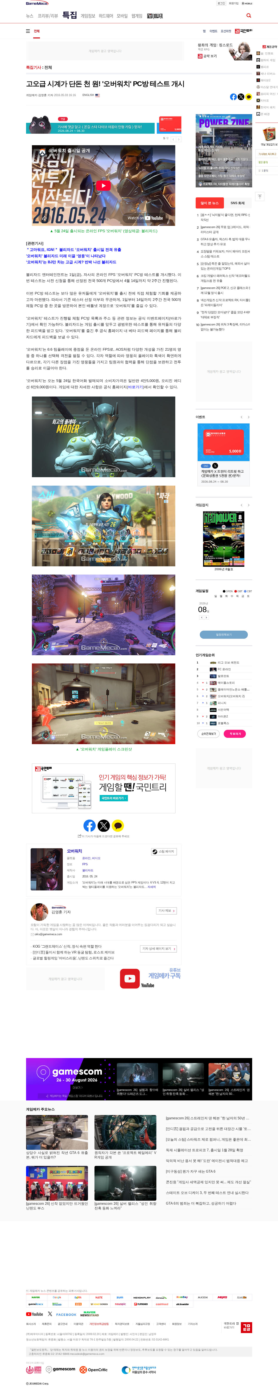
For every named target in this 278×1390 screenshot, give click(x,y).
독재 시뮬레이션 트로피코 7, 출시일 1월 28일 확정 (204, 1150)
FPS (85, 864)
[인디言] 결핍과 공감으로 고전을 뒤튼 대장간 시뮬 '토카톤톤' (209, 1129)
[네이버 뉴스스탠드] (91, 1314)
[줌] (121, 1297)
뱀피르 (265, 66)
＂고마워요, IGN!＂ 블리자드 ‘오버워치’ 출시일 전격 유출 (73, 250)
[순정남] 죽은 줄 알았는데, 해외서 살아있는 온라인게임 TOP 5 (225, 266)
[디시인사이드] (183, 1304)
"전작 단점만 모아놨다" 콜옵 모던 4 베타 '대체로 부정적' (226, 314)
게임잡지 (202, 505)
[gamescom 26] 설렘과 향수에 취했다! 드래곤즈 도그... (137, 1091)
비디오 (96, 858)
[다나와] (162, 1297)
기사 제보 (165, 910)
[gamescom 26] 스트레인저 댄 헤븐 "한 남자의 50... (229, 1091)
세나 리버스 (268, 73)
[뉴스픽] (121, 1304)
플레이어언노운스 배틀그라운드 (238, 689)
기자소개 (192, 1323)
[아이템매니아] (57, 1304)
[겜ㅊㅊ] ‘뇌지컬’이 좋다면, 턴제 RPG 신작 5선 (226, 217)
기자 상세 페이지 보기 (156, 948)
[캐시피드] (162, 1304)
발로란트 (223, 676)
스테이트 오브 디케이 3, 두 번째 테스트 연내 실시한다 (207, 1193)
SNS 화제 (238, 203)
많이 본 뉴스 (210, 203)
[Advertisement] (105, 50)
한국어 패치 (268, 107)
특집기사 (33, 67)
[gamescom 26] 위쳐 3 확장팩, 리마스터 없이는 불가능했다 (226, 327)
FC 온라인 (224, 669)
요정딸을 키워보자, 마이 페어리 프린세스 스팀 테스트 (225, 254)
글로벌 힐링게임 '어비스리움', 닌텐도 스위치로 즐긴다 (73, 958)
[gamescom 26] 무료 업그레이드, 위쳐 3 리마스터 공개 (226, 229)
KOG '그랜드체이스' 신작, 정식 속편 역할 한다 (67, 946)
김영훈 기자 (61, 912)
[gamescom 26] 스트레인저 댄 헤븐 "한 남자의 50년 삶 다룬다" (209, 1118)
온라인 (86, 858)
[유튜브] (37, 1314)
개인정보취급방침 (99, 1323)
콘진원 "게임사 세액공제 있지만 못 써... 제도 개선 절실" (208, 1182)
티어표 (265, 100)
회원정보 (177, 1323)
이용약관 (78, 1323)
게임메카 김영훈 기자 (39, 95)
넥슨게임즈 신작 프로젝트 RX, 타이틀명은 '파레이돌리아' (226, 302)
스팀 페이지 (166, 851)
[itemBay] (183, 1297)
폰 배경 (265, 114)
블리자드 (87, 870)
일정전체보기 (224, 634)
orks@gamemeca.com (48, 934)
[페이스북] (68, 1314)
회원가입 (233, 3)
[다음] (78, 1297)
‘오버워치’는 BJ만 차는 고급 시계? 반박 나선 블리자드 (71, 262)
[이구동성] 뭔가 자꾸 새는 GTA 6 (190, 1171)
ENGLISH (88, 95)
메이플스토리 (226, 682)
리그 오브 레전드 (228, 662)
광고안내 (62, 1323)
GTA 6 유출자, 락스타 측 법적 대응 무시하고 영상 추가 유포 (226, 241)
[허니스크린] (100, 1304)
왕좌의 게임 (268, 60)
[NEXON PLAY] (141, 1297)
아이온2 (223, 716)
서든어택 (223, 709)
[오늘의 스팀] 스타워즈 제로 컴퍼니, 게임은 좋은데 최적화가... (209, 1139)
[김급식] (78, 1304)
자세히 (151, 886)
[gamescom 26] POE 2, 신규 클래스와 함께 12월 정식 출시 (226, 290)
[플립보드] (141, 1304)
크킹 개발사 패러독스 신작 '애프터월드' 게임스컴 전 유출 (226, 278)
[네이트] (100, 1297)
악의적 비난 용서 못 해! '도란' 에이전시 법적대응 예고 (207, 1161)
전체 (48, 67)
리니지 (222, 703)
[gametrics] (36, 1304)
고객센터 (161, 1323)
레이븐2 (266, 80)
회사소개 (31, 1323)
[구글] (57, 1297)
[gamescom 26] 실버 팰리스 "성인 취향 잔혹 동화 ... (183, 1091)
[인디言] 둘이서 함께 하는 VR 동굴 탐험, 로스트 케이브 (74, 952)
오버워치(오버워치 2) (231, 696)
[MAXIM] (203, 1297)
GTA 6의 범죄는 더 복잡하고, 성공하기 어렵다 (201, 1203)
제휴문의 (46, 1323)
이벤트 (200, 417)
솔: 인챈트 (267, 53)
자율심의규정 (143, 1323)
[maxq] (222, 1297)
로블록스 (223, 723)
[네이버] (36, 1297)
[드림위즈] (242, 1297)
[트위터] (52, 1314)
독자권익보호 (122, 1323)
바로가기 (135, 387)
